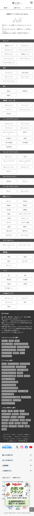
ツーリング (25, 105)
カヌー (9, 171)
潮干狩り (25, 231)
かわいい (21, 426)
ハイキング (9, 72)
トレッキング (25, 77)
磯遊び (9, 205)
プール (25, 181)
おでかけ (9, 235)
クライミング (9, 123)
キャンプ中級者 (24, 414)
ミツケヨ (18, 439)
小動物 (25, 279)
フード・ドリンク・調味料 (9, 375)
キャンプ (5, 41)
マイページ (28, 7)
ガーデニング (9, 298)
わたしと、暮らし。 (8, 436)
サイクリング (9, 105)
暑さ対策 (18, 423)
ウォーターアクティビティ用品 (10, 388)
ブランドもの (6, 417)
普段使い (5, 252)
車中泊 (9, 113)
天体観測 (25, 142)
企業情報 (5, 465)
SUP (25, 156)
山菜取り (9, 138)
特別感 (4, 429)
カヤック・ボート (9, 167)
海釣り (9, 91)
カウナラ (12, 439)
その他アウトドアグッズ (8, 403)
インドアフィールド (25, 245)
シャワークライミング (9, 133)
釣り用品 (27, 375)
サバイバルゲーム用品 (8, 394)
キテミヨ (17, 436)
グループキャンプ (25, 58)
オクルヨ (20, 434)
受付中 (5, 7)
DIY (25, 302)
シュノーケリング (9, 161)
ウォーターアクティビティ (11, 152)
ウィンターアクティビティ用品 (10, 382)
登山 (4, 68)
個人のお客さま (7, 455)
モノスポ (6, 439)
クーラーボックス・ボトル (9, 369)
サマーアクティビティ (9, 176)
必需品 (28, 420)
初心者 (22, 420)
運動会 (25, 209)
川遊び (25, 201)
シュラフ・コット (21, 366)
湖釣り (9, 95)
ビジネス (25, 261)
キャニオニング (25, 128)
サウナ (9, 222)
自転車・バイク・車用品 (8, 378)
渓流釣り (25, 91)
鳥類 (25, 284)
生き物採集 (9, 142)
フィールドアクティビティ (11, 119)
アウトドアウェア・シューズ (9, 391)
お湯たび (26, 434)
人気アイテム (17, 7)
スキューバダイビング (25, 162)
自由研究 (9, 147)
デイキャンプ (9, 50)
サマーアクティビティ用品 (9, 385)
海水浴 (9, 181)
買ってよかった (14, 420)
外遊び (9, 209)
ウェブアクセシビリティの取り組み (12, 482)
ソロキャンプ (25, 45)
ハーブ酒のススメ (11, 441)
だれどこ (14, 434)
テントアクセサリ (25, 363)
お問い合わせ (6, 478)
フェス (9, 201)
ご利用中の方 (6, 471)
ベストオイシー (25, 436)
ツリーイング (25, 123)
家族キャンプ (9, 45)
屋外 (9, 257)
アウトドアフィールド (9, 246)
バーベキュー (25, 235)
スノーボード (25, 191)
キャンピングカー (25, 109)
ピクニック (25, 218)
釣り (4, 86)
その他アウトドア (8, 293)
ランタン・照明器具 (22, 369)
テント (4, 363)
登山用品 (20, 375)
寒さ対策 (25, 423)
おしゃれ (14, 417)
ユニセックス (13, 426)
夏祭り (25, 226)
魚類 (9, 284)
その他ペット (9, 288)
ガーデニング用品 (7, 400)
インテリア (9, 302)
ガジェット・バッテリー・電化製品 (11, 397)
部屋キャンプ (25, 54)
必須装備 (5, 423)
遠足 (9, 214)
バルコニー (25, 298)
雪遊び (25, 205)
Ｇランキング (6, 434)
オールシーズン (6, 414)
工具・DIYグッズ (26, 397)
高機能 (27, 426)
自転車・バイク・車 (9, 100)
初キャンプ (15, 414)
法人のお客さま (7, 460)
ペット (5, 270)
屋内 (25, 257)
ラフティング (25, 167)
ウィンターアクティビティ (11, 186)
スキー (9, 191)
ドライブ (9, 109)
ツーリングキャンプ (25, 50)
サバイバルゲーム (8, 240)
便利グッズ (5, 420)
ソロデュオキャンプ (9, 62)
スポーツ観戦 (25, 222)
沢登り (25, 132)
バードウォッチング (9, 81)
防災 (9, 306)
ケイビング (9, 128)
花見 (9, 226)
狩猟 (25, 138)
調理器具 (20, 372)
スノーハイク (9, 77)
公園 (9, 218)
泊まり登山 (25, 72)
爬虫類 (9, 279)
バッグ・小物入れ (23, 391)
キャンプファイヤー (25, 214)
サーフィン (9, 156)
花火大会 (9, 231)
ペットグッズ (17, 400)
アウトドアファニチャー (8, 366)
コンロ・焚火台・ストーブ (9, 372)
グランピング (9, 54)
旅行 (9, 261)
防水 (11, 423)
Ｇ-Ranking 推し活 (22, 441)
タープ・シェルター (13, 363)
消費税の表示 (16, 478)
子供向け (5, 426)
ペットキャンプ (9, 58)
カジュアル (21, 417)
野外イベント (7, 196)
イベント (9, 265)
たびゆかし (25, 439)
